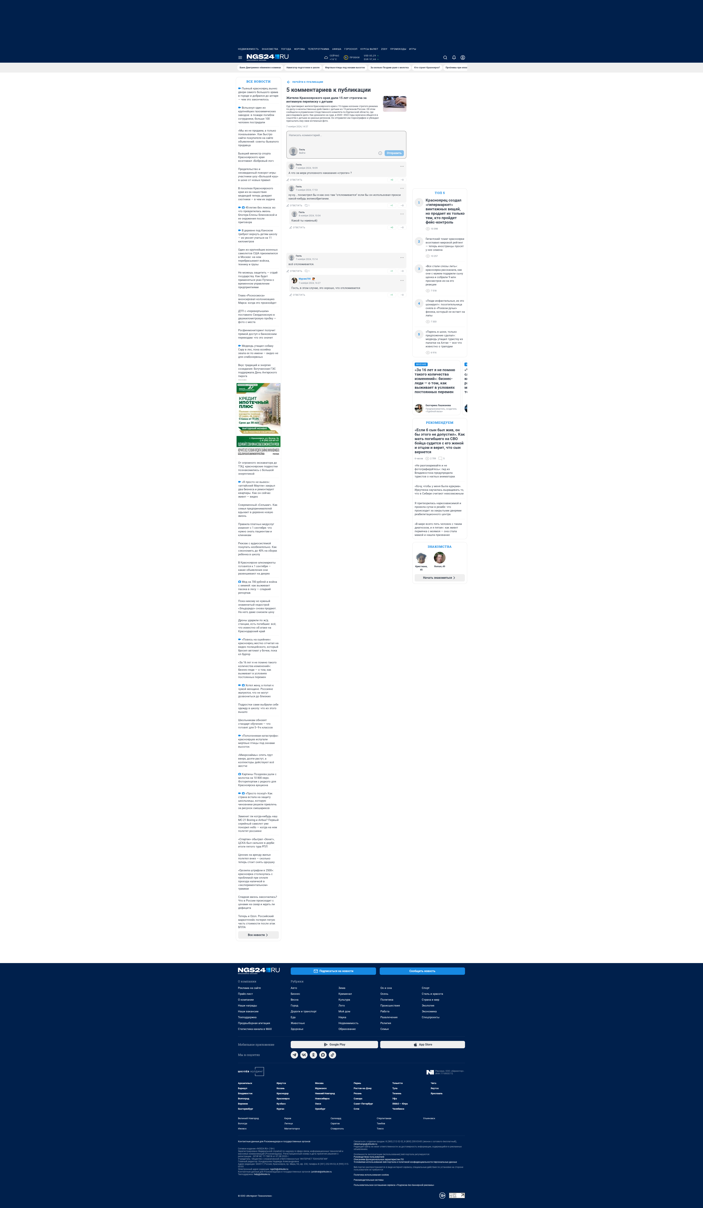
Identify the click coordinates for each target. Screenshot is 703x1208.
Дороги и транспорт (304, 1011)
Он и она (386, 988)
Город (294, 1005)
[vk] (304, 1055)
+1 (391, 205)
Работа (384, 1011)
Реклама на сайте (249, 988)
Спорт (425, 988)
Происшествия (390, 1005)
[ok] (313, 1055)
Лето (342, 1005)
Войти (302, 153)
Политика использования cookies (371, 1175)
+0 (391, 179)
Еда (293, 1017)
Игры (412, 49)
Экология (428, 1005)
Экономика (429, 1011)
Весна (294, 999)
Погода (286, 49)
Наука (342, 1017)
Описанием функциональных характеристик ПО (379, 1159)
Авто (294, 988)
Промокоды (398, 49)
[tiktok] (332, 1055)
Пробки (352, 57)
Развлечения (388, 1017)
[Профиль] (462, 57)
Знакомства (270, 49)
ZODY (384, 49)
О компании (246, 999)
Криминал (345, 993)
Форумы (299, 49)
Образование (347, 1029)
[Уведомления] (454, 57)
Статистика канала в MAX (255, 1029)
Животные (298, 1023)
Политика (386, 999)
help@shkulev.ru (262, 1174)
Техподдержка (247, 1017)
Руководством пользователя (369, 1157)
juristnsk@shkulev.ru (321, 1171)
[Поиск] (445, 57)
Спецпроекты (431, 1017)
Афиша (336, 49)
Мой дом (344, 1011)
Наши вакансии (248, 1011)
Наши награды (247, 1005)
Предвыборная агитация (254, 1023)
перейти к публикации (307, 82)
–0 (402, 179)
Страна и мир (430, 999)
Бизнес (295, 993)
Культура (344, 999)
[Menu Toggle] (240, 57)
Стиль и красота (432, 993)
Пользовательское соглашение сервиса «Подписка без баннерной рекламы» (394, 1185)
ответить (296, 180)
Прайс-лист (245, 993)
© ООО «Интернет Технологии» (255, 1195)
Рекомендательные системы (369, 1180)
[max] (323, 1055)
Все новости (258, 81)
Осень (384, 993)
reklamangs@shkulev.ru (365, 1144)
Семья (384, 1029)
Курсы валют (369, 49)
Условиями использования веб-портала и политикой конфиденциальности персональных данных (405, 1162)
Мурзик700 (305, 279)
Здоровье (297, 1029)
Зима (342, 988)
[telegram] (294, 1055)
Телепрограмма (318, 49)
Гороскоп (351, 49)
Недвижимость (248, 49)
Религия (385, 1023)
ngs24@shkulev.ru (279, 1169)
